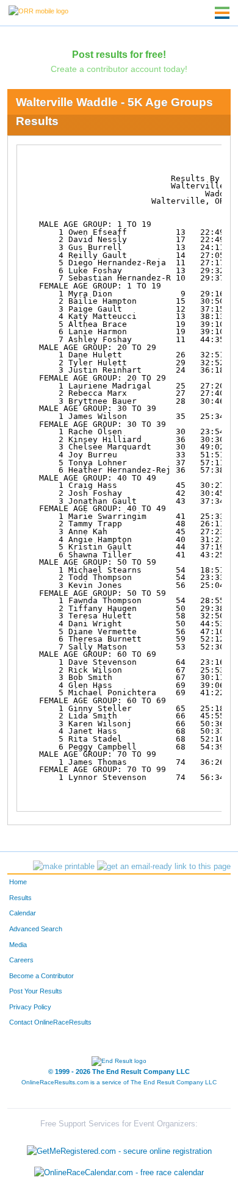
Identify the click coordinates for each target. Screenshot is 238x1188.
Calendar (22, 913)
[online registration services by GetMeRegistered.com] (119, 1148)
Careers (21, 960)
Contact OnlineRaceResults (50, 1022)
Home (18, 882)
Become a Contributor (41, 975)
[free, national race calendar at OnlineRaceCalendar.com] (119, 1173)
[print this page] (64, 866)
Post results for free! (119, 54)
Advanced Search (35, 928)
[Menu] (222, 12)
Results (20, 897)
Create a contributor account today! (119, 69)
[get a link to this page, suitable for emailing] (164, 866)
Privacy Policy (30, 1007)
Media (18, 944)
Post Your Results (35, 991)
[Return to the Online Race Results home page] (38, 10)
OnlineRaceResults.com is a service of (119, 1082)
